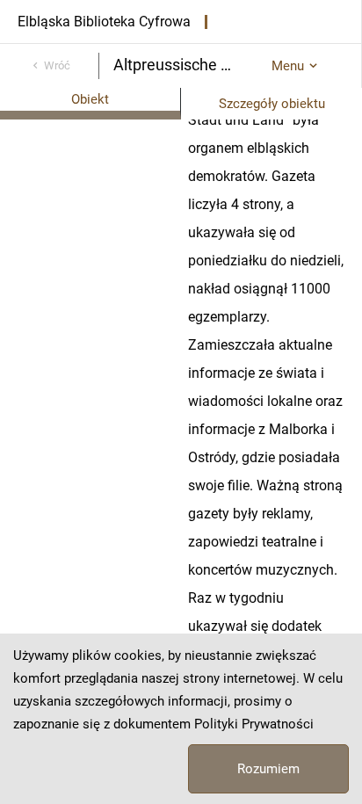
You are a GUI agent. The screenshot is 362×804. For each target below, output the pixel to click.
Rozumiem (268, 769)
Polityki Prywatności (254, 724)
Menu (288, 66)
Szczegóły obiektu (272, 104)
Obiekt (90, 99)
